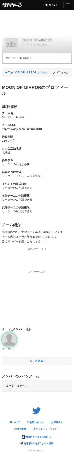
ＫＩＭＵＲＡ (40, 44)
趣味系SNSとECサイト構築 (38, 443)
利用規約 (21, 429)
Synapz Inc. (40, 450)
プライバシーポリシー (47, 429)
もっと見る (36, 360)
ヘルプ (16, 422)
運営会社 (58, 422)
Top (10, 72)
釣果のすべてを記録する (38, 436)
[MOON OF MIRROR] (11, 44)
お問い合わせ (36, 422)
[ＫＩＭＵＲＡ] (9, 339)
